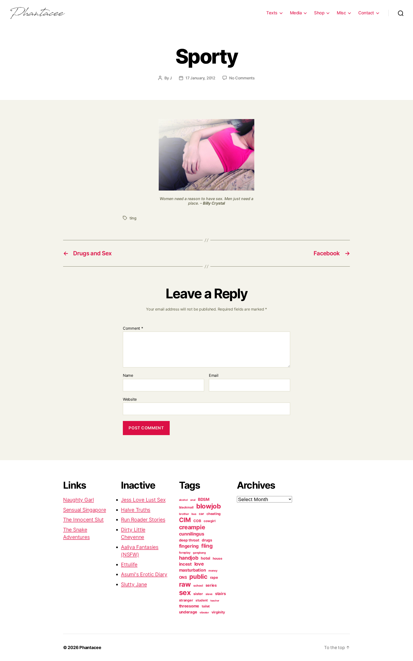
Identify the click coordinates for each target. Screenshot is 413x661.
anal (192, 500)
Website (130, 399)
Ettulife (129, 565)
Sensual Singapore (84, 510)
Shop (319, 12)
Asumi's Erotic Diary (144, 574)
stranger (186, 600)
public (198, 576)
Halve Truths (135, 510)
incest (185, 564)
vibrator (204, 612)
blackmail (186, 507)
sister (198, 594)
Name (128, 375)
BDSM (203, 499)
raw (185, 584)
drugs (207, 540)
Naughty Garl (78, 500)
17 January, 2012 (200, 78)
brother (184, 514)
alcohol (183, 500)
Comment (133, 328)
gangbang (199, 552)
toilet (206, 606)
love (199, 564)
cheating (213, 514)
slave (209, 594)
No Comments (242, 78)
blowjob (208, 506)
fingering (189, 546)
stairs (220, 593)
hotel (205, 558)
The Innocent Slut (83, 520)
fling (207, 546)
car (201, 514)
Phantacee (90, 647)
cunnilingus (191, 534)
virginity (218, 612)
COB (197, 521)
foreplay (184, 552)
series (211, 585)
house (217, 558)
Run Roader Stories (143, 520)
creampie (192, 527)
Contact (366, 12)
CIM (185, 520)
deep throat (189, 540)
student (202, 600)
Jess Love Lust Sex (143, 500)
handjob (188, 558)
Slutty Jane (134, 584)
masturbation (192, 570)
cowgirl (209, 521)
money (212, 570)
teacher (214, 600)
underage (188, 612)
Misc (341, 12)
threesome (189, 606)
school (198, 585)
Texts (271, 12)
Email (213, 375)
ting (133, 218)
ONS (183, 577)
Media (296, 12)
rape (214, 577)
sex (185, 592)
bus (193, 514)
